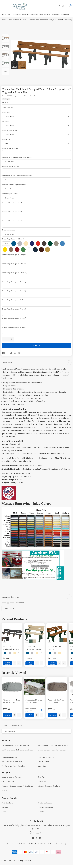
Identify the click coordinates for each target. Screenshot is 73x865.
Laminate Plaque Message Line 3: (12, 221)
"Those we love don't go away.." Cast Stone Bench (11, 701)
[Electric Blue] (62, 243)
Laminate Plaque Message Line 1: (12, 203)
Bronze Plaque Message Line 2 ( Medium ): (15, 300)
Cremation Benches (9, 757)
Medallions (42, 766)
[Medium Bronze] (11, 249)
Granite (4, 812)
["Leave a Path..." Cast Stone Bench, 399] (56, 687)
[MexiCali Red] (17, 249)
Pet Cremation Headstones (12, 762)
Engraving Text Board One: (10, 148)
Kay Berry (6, 807)
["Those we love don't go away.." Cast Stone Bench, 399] (12, 687)
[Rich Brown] (41, 249)
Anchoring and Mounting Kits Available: (14, 185)
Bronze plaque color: (8, 230)
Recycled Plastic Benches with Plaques (32, 14)
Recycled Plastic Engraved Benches (11, 14)
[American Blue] (13, 243)
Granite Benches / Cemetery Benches (52, 750)
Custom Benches (8, 781)
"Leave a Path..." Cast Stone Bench (56, 701)
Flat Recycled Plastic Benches (13, 766)
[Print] (12, 353)
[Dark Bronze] (44, 243)
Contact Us (42, 781)
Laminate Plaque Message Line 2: (12, 212)
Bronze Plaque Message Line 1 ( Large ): (14, 255)
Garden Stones (43, 762)
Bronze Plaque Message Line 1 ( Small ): (14, 264)
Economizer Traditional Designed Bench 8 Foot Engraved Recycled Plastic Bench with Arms (11, 648)
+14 (18, 653)
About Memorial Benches (11, 777)
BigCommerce (25, 860)
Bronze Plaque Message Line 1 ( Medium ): (14, 273)
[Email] (8, 353)
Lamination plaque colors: (10, 194)
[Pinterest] (19, 353)
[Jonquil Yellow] (5, 249)
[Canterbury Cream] (26, 243)
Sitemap (5, 790)
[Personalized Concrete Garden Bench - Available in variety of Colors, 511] (34, 687)
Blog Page (42, 777)
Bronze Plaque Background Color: (13, 239)
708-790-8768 (32, 825)
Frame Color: (6, 112)
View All (41, 812)
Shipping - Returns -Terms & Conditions (17, 786)
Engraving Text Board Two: (10, 166)
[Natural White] (29, 249)
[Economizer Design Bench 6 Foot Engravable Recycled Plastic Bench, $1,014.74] (56, 633)
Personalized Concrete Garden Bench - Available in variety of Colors (34, 701)
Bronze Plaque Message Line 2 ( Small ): (14, 291)
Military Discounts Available (49, 786)
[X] (15, 353)
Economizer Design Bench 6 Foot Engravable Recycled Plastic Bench (56, 648)
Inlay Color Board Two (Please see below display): (17, 176)
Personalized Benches (46, 757)
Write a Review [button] (9, 608)
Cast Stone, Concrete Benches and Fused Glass (56, 14)
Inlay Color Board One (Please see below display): (17, 157)
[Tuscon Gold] (47, 249)
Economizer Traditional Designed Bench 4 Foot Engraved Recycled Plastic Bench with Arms (33, 648)
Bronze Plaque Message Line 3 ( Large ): (14, 309)
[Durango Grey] (56, 243)
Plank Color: (6, 121)
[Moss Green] (23, 249)
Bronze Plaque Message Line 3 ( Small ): (14, 318)
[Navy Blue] (35, 249)
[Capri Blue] (32, 243)
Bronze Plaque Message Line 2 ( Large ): (14, 282)
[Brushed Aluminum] (19, 243)
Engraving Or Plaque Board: (10, 130)
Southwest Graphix (45, 803)
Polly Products (7, 803)
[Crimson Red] (38, 243)
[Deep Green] (50, 243)
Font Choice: (6, 139)
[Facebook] (4, 353)
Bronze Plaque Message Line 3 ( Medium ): (15, 327)
